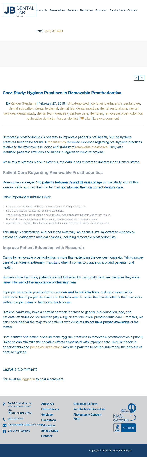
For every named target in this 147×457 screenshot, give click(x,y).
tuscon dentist (67, 118)
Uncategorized (78, 103)
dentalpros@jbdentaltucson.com (20, 424)
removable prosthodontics (124, 113)
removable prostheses (91, 147)
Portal (39, 30)
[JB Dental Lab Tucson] (20, 10)
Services (72, 10)
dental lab (67, 108)
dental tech (45, 113)
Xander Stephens (23, 103)
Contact (132, 10)
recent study (57, 142)
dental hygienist (46, 108)
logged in (28, 379)
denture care (79, 113)
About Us (41, 10)
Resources (86, 10)
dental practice (87, 108)
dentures (96, 113)
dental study (26, 113)
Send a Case (117, 10)
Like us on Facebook (19, 430)
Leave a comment (106, 118)
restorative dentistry (41, 118)
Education (101, 10)
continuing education (106, 103)
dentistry (61, 113)
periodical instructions (46, 347)
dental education (21, 108)
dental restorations (113, 108)
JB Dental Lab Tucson (119, 450)
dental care (132, 103)
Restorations (57, 10)
